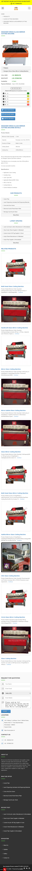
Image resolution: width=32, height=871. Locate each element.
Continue (20, 292)
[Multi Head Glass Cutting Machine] (16, 268)
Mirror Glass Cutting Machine (11, 369)
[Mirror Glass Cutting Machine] (16, 351)
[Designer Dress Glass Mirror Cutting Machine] (16, 53)
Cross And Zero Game (9, 205)
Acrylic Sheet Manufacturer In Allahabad (13, 236)
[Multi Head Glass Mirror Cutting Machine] (16, 475)
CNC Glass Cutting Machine (10, 576)
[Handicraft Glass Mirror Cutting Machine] (16, 309)
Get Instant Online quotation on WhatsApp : (16, 2)
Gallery (5, 853)
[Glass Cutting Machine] (16, 640)
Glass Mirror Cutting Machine (11, 452)
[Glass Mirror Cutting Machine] (16, 433)
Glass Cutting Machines (10, 19)
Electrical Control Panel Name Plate (12, 208)
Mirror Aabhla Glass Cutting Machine (13, 410)
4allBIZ (21, 869)
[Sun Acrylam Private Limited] (16, 8)
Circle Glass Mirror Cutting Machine (13, 617)
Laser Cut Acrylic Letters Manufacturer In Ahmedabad (17, 226)
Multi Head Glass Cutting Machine (12, 286)
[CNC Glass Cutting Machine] (16, 558)
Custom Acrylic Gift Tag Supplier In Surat (13, 233)
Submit (5, 711)
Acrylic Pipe (6, 199)
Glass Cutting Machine (8, 658)
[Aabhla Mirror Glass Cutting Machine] (16, 516)
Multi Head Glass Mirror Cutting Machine (14, 493)
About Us (5, 845)
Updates (5, 849)
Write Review (9, 118)
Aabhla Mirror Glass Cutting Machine (13, 534)
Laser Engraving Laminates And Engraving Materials (16, 202)
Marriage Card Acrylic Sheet (10, 211)
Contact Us (6, 857)
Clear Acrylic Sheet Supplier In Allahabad (14, 230)
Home (2, 14)
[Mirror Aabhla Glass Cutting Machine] (16, 392)
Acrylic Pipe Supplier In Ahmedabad (12, 239)
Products (6, 16)
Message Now (9, 114)
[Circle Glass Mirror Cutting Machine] (16, 599)
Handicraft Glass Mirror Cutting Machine (14, 328)
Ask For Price (9, 110)
